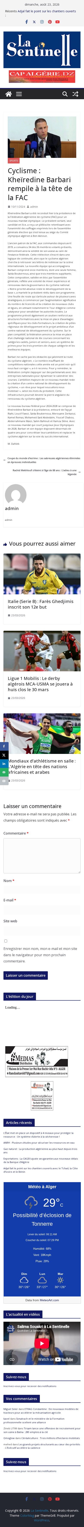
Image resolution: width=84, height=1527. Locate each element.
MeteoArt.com (49, 1300)
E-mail (9, 900)
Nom (8, 880)
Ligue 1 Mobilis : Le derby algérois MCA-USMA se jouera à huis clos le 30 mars (40, 683)
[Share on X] (4, 755)
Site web (10, 921)
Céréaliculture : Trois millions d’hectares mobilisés (50, 1438)
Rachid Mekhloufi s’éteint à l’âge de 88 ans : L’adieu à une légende (44, 472)
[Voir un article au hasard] (75, 94)
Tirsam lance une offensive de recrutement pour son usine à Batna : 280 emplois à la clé (42, 1430)
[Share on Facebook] (4, 746)
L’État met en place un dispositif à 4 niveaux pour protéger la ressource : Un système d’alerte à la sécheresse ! (38, 1134)
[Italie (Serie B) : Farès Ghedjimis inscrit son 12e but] (42, 555)
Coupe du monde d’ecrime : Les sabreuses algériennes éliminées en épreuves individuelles (44, 460)
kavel (6, 1418)
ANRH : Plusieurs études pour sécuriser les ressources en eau (39, 1142)
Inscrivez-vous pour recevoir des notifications (29, 1386)
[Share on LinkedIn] (4, 763)
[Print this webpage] (4, 781)
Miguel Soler (10, 1409)
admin (34, 207)
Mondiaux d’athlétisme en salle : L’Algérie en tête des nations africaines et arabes (42, 766)
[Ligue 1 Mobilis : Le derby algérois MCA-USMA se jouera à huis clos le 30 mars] (42, 632)
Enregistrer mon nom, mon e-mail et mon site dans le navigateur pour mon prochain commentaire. (40, 955)
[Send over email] (4, 772)
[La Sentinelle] (8, 94)
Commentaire (16, 833)
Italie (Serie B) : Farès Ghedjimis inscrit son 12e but (40, 604)
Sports (13, 160)
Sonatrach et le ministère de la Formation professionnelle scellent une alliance (33, 1420)
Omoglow (9, 1438)
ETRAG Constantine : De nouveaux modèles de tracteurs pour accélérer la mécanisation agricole (40, 1410)
